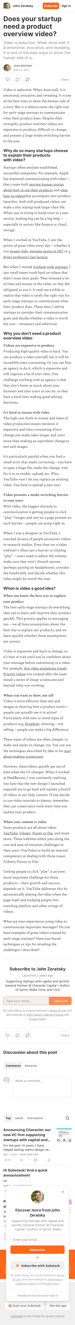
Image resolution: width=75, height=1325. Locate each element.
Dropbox (32, 724)
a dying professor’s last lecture (36, 254)
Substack (17, 1316)
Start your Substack (26, 1306)
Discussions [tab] (35, 1118)
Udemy (25, 833)
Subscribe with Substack (40, 1265)
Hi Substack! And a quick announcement (25, 1172)
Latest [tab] (19, 1118)
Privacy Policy (50, 1283)
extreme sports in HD (46, 251)
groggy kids (19, 251)
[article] (37, 1144)
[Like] (7, 79)
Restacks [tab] (31, 1066)
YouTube (10, 833)
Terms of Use (58, 1010)
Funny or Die (42, 833)
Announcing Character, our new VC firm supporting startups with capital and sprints (27, 1135)
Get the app (58, 1306)
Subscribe (51, 6)
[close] (63, 1191)
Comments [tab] (13, 1066)
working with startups (50, 267)
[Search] (67, 1118)
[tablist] (21, 1066)
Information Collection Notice (45, 1015)
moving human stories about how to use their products (33, 187)
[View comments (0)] (17, 79)
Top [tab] (8, 1118)
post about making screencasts (37, 753)
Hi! (5, 1181)
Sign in (66, 6)
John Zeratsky (23, 65)
